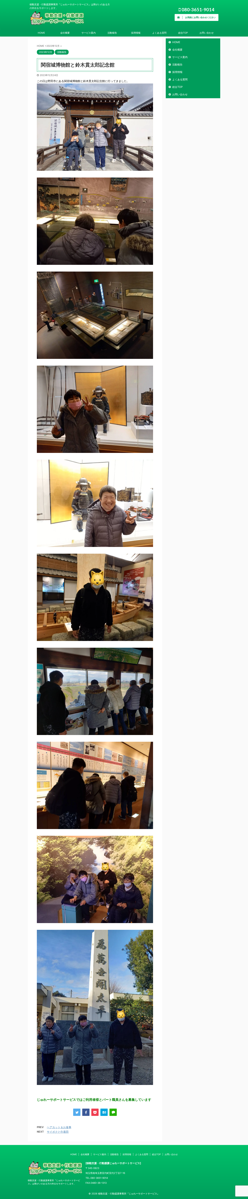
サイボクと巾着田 (58, 1132)
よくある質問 (159, 32)
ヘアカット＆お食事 (59, 1127)
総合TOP (183, 32)
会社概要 (65, 32)
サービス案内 (89, 32)
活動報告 (112, 32)
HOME (41, 32)
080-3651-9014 (197, 9)
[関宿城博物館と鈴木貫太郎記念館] (104, 1112)
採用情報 (136, 32)
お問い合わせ (207, 32)
